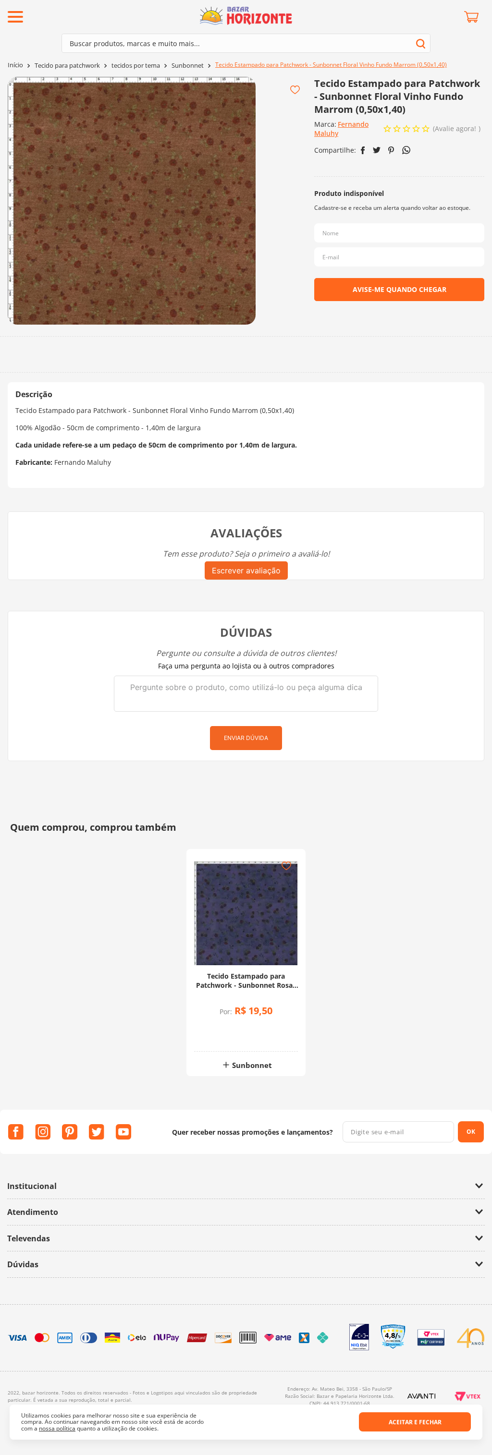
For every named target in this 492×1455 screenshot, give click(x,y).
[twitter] (377, 150)
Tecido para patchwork (67, 65)
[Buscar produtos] (420, 43)
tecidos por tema (135, 65)
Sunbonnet (188, 65)
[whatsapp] (406, 150)
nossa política (57, 1428)
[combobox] (246, 43)
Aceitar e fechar (415, 1422)
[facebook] (363, 150)
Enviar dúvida (246, 737)
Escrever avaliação (246, 570)
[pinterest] (391, 150)
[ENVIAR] (399, 289)
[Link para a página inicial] (15, 65)
